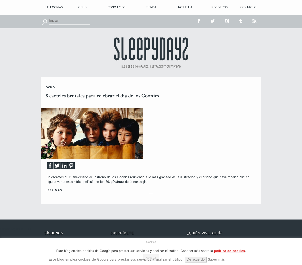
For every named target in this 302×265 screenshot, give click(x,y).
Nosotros (220, 7)
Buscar (44, 21)
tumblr (241, 20)
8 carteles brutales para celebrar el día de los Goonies (102, 95)
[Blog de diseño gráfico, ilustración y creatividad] (151, 52)
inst (227, 20)
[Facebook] (50, 166)
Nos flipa (185, 7)
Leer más (54, 190)
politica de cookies (229, 251)
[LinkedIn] (64, 166)
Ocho (82, 7)
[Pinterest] (71, 166)
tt (213, 20)
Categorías (53, 7)
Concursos (117, 7)
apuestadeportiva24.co (15, 229)
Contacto (248, 7)
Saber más (216, 259)
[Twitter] (57, 166)
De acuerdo (196, 259)
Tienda (151, 7)
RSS (254, 20)
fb (199, 20)
